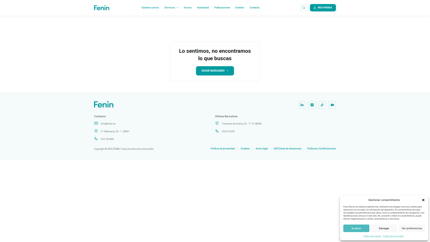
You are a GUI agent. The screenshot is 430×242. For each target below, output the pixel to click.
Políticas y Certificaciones (321, 148)
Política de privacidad (393, 236)
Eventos (239, 7)
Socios (188, 7)
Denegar (384, 228)
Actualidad (203, 7)
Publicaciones (222, 7)
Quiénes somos (150, 7)
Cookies (245, 148)
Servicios (169, 7)
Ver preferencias (412, 228)
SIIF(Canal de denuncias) (287, 148)
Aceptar (356, 228)
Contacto (255, 7)
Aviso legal (262, 148)
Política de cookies (372, 236)
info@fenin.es (108, 123)
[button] (423, 200)
